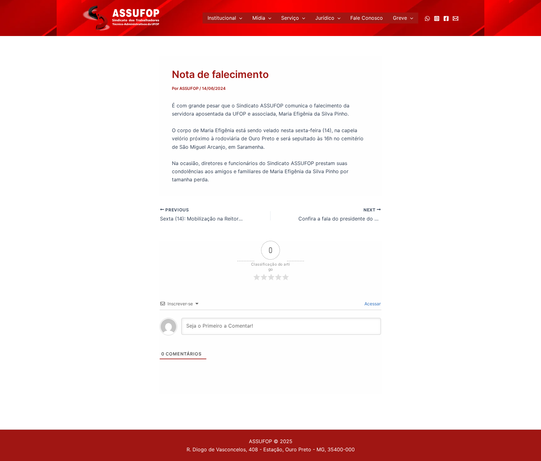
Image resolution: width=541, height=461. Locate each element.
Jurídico (324, 18)
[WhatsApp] (427, 18)
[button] (239, 18)
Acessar (372, 303)
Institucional (222, 18)
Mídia (258, 18)
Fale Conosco (366, 18)
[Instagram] (437, 18)
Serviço (290, 18)
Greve (400, 18)
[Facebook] (446, 18)
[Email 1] (455, 18)
